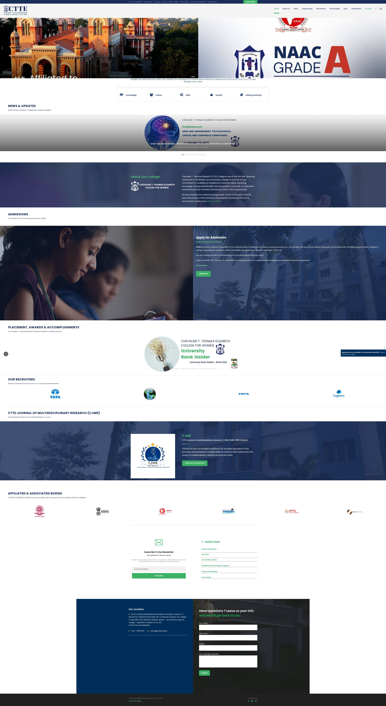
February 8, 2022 (176, 369)
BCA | (208, 79)
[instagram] (256, 701)
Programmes (307, 9)
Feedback (138, 2)
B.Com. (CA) (247, 79)
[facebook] (248, 701)
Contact (368, 9)
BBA (254, 79)
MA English (187, 82)
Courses (157, 2)
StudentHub (356, 9)
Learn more (201, 265)
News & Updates (194, 147)
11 (203, 154)
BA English (134, 79)
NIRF (170, 2)
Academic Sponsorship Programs (215, 566)
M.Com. (195, 82)
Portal (131, 2)
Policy (296, 9)
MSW (200, 82)
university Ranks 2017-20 (190, 369)
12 (205, 154)
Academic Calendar (198, 2)
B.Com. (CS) (237, 79)
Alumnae (205, 554)
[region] (193, 48)
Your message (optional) (209, 654)
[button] (2, 48)
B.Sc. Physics (157, 79)
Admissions (250, 2)
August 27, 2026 (181, 147)
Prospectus (184, 2)
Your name (203, 623)
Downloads (206, 577)
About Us (286, 9)
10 (200, 154)
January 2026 (205, 147)
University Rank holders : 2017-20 (193, 365)
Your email (203, 633)
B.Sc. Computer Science (195, 79)
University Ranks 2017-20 (207, 369)
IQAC (346, 9)
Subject (202, 644)
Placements (321, 9)
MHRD (176, 2)
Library (164, 2)
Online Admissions (209, 549)
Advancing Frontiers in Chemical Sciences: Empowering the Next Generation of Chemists (193, 144)
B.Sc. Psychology (180, 79)
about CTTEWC (214, 201)
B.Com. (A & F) (227, 79)
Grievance (148, 2)
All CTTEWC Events (209, 560)
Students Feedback (210, 571)
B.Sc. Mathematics (145, 79)
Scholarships (212, 2)
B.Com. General (215, 79)
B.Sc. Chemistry (168, 79)
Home (276, 9)
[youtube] (252, 701)
